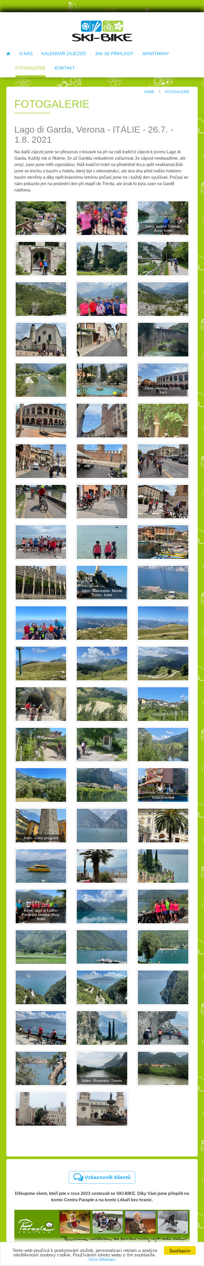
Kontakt (65, 68)
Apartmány (155, 53)
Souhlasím (179, 1250)
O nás (26, 53)
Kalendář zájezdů (64, 53)
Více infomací (102, 1259)
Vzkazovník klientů (107, 1177)
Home (149, 92)
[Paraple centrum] (102, 1226)
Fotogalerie (30, 68)
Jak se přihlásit (114, 53)
